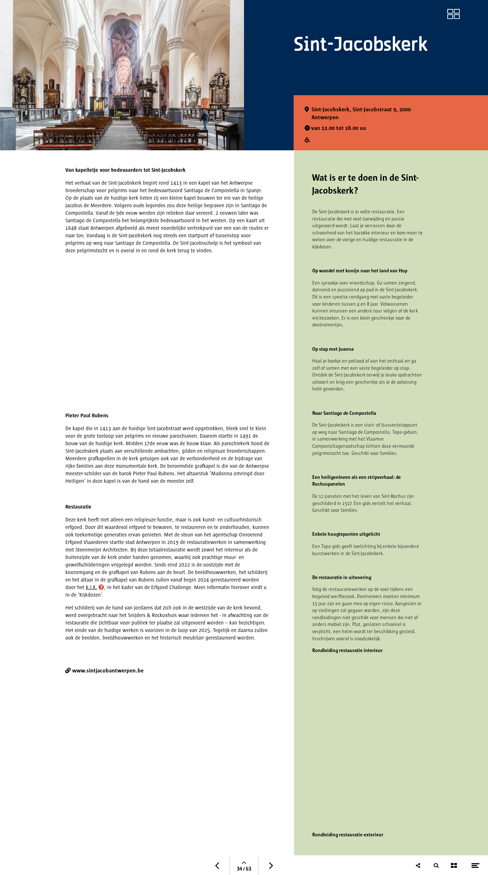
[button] (92, 587)
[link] (453, 14)
